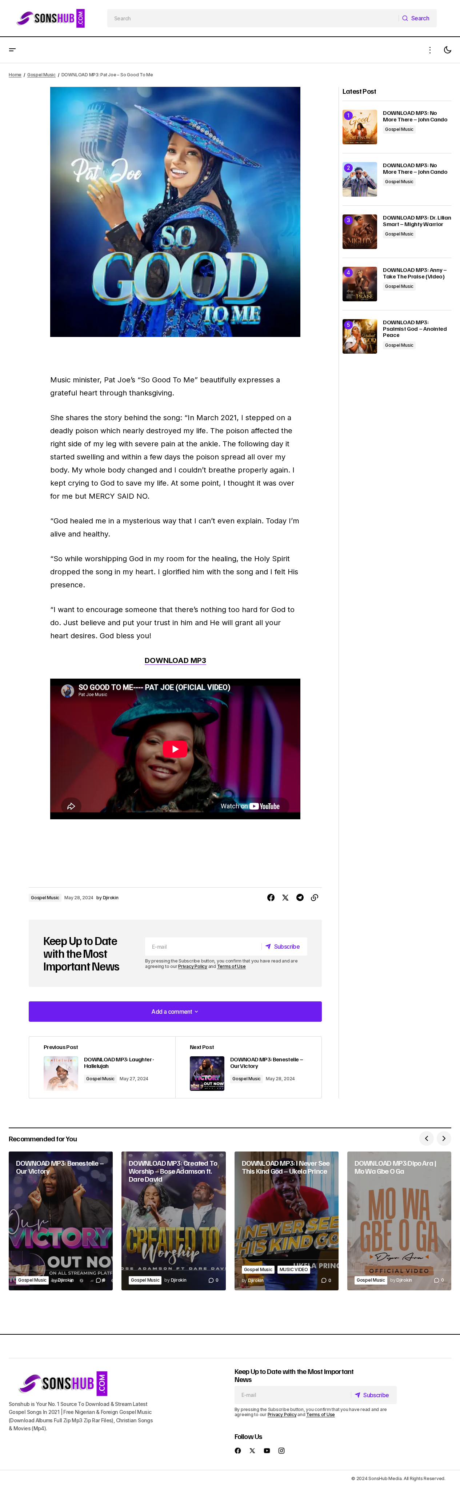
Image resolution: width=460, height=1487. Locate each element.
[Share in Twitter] (285, 898)
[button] (12, 50)
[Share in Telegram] (300, 898)
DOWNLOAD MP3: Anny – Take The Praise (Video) (415, 273)
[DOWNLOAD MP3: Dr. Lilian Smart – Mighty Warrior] (360, 231)
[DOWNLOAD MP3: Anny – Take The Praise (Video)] (360, 284)
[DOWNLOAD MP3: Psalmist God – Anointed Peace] (360, 336)
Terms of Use (231, 966)
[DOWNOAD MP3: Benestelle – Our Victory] (248, 1067)
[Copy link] (314, 898)
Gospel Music (41, 74)
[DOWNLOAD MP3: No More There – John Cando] (360, 127)
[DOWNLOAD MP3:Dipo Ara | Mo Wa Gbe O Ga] (399, 1221)
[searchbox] (253, 18)
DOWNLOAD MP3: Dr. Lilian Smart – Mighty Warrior (417, 220)
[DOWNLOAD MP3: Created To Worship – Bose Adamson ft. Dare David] (173, 1221)
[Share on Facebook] (271, 898)
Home (15, 74)
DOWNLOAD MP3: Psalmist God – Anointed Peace (415, 328)
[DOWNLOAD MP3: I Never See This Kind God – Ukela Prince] (287, 1221)
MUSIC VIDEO (294, 1269)
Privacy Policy (192, 966)
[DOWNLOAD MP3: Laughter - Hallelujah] (102, 1067)
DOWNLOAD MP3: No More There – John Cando (415, 116)
